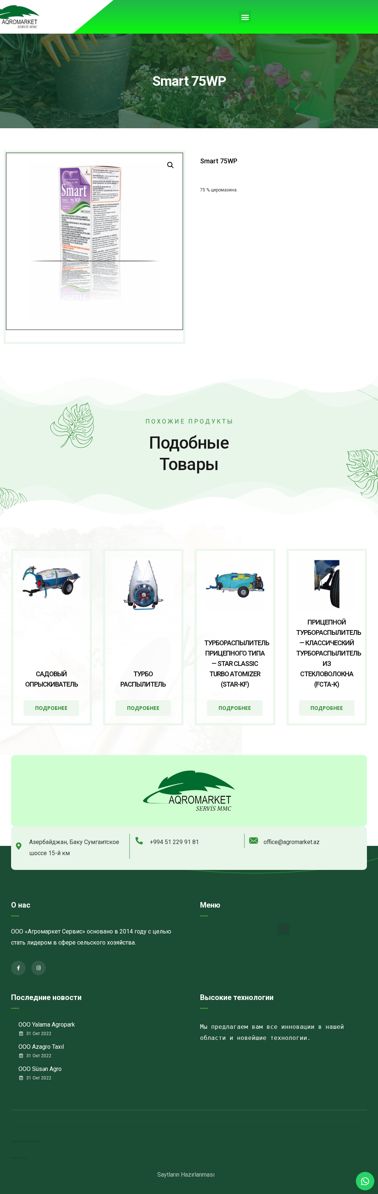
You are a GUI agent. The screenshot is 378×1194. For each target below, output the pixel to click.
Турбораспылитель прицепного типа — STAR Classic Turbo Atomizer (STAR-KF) (236, 663)
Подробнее (51, 707)
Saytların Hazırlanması (185, 1174)
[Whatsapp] (365, 1181)
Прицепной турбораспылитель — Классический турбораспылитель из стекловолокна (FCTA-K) (328, 653)
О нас (20, 905)
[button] (245, 17)
